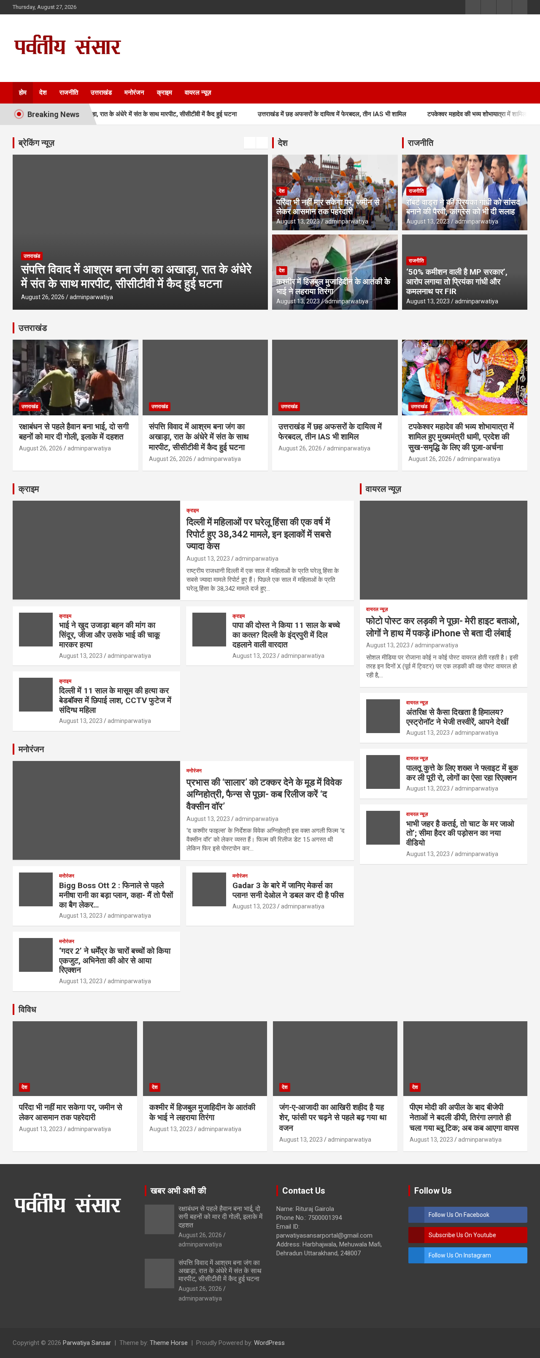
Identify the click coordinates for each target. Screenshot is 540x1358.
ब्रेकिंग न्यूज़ (36, 143)
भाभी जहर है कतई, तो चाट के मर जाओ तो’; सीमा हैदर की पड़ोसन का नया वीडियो (460, 833)
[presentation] (250, 143)
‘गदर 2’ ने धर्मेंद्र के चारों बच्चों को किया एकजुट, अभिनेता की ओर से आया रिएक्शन (114, 960)
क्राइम (164, 92)
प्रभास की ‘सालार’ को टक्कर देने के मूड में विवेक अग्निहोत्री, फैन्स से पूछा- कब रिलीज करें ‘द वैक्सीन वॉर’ (264, 794)
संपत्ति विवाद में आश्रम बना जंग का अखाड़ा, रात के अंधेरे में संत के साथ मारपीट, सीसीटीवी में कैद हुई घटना (199, 437)
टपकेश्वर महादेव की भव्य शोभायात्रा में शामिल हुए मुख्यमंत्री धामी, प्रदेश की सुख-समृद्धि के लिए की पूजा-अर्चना (461, 437)
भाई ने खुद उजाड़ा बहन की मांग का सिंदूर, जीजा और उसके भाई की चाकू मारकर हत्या (109, 634)
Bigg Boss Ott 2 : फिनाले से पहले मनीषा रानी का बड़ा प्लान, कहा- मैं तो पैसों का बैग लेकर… (116, 895)
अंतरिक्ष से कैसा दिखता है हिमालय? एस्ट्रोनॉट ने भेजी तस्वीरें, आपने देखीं (457, 717)
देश (43, 92)
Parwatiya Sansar (87, 1343)
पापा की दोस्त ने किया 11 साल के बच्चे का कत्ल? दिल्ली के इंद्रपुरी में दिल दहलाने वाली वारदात (286, 634)
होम (23, 92)
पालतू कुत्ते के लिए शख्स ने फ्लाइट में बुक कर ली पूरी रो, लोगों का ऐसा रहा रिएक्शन (462, 773)
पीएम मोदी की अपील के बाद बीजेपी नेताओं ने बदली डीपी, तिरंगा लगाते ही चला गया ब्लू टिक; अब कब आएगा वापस (464, 1117)
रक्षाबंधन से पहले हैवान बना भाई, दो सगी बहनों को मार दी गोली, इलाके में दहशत (74, 432)
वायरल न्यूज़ (198, 92)
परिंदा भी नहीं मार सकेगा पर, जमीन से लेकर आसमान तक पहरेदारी (328, 207)
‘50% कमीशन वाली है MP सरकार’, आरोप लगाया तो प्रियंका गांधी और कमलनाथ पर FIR (457, 281)
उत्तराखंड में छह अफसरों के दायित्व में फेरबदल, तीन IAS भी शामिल (304, 114)
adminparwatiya (199, 297)
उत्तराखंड (101, 92)
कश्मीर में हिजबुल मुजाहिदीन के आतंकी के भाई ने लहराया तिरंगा (333, 286)
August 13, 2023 (298, 221)
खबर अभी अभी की (178, 1191)
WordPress (269, 1343)
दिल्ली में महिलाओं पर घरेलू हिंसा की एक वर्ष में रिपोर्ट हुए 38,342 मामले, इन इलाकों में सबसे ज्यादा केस (258, 534)
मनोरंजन (134, 92)
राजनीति (68, 92)
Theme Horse (169, 1343)
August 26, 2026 (151, 297)
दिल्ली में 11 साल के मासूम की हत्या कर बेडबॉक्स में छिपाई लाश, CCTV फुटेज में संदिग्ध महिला (115, 700)
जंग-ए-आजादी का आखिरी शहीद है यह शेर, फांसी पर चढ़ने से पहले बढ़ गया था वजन (332, 1117)
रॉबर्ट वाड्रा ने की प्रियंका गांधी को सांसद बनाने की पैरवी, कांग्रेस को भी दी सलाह (463, 207)
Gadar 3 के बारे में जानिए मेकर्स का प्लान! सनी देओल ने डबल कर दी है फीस (288, 890)
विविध (27, 1009)
